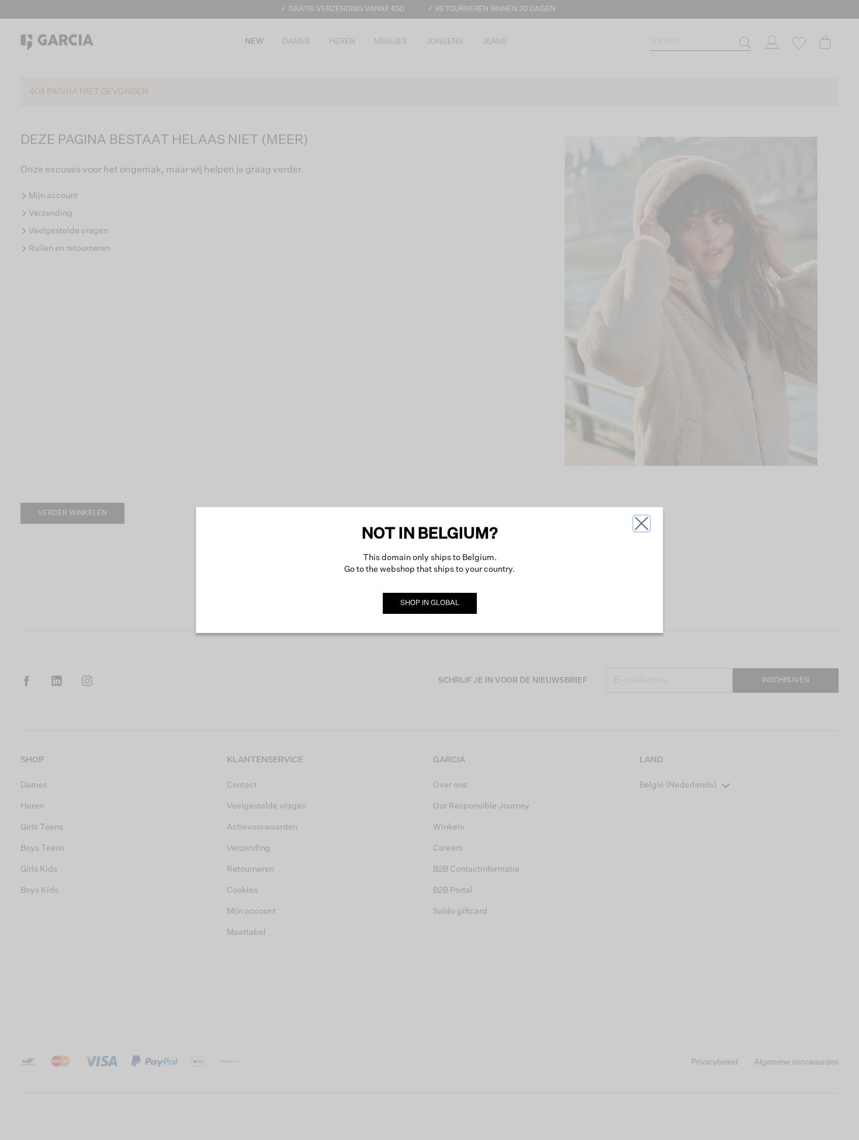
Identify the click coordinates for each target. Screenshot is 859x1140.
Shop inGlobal (429, 603)
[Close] (642, 523)
